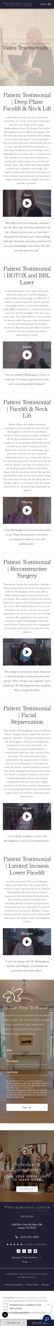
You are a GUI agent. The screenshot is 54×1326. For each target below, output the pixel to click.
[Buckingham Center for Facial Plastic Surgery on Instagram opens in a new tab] (18, 1251)
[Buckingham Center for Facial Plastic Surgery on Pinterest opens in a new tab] (35, 1251)
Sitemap (45, 1285)
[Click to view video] (27, 651)
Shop (25, 1261)
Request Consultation (24, 1257)
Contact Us (26, 1189)
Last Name (12, 1072)
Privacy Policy (32, 1285)
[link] (27, 1237)
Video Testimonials (41, 44)
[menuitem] (18, 1251)
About (14, 44)
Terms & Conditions (14, 1285)
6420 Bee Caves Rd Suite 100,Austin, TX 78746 (27, 1226)
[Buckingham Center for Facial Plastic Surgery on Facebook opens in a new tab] (24, 1251)
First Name (12, 1061)
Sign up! (27, 1107)
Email (9, 1050)
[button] (5, 1315)
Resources (24, 44)
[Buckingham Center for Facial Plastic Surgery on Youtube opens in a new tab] (30, 1251)
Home (5, 44)
